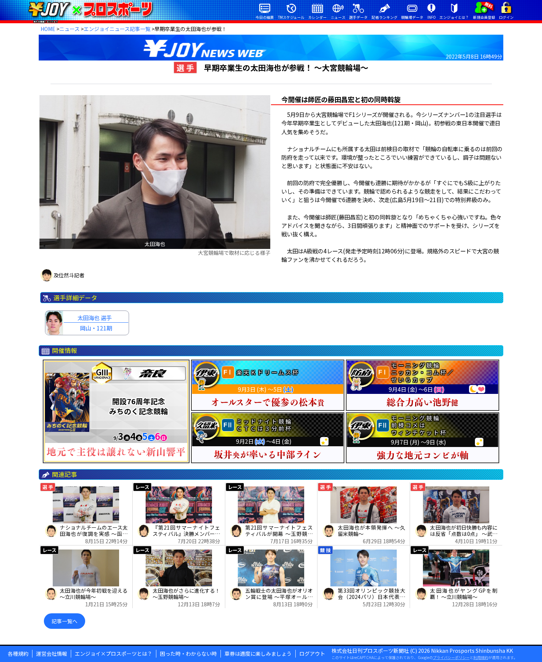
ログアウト (312, 653)
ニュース (69, 28)
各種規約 (18, 653)
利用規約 (480, 657)
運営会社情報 (51, 653)
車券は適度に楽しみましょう (258, 653)
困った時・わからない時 (188, 653)
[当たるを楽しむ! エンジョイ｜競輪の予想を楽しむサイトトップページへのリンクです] (90, 9)
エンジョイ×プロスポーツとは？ (113, 653)
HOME (48, 28)
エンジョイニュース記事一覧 (117, 28)
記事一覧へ (64, 621)
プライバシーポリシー (451, 657)
